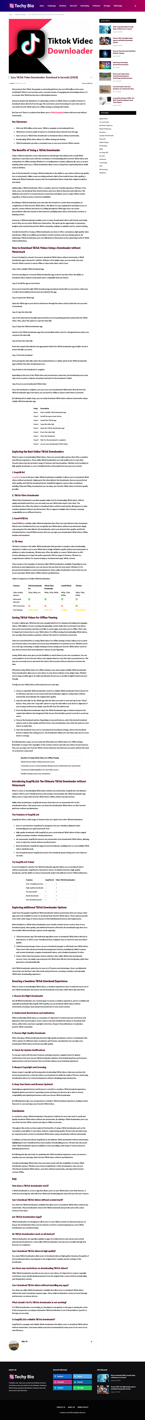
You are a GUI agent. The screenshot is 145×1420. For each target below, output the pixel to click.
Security (102, 156)
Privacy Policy (83, 1407)
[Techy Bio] (21, 6)
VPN (100, 166)
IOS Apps (107, 6)
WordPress (102, 173)
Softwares (96, 6)
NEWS (101, 149)
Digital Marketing (87, 83)
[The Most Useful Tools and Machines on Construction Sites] (105, 89)
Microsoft (73, 6)
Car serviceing (104, 122)
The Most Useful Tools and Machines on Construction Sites (123, 88)
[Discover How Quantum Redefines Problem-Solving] (105, 54)
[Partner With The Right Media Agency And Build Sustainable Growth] (105, 41)
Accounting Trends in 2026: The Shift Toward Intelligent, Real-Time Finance (123, 100)
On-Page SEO (103, 152)
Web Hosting (103, 169)
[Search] (135, 5)
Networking (85, 6)
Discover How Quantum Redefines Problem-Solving (124, 52)
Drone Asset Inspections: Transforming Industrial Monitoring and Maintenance (122, 76)
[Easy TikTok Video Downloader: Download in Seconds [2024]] (50, 46)
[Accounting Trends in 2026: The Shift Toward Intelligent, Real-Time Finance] (105, 101)
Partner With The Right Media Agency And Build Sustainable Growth (123, 40)
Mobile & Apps (104, 142)
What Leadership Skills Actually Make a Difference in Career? (123, 28)
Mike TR (12, 83)
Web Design (118, 6)
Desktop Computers (106, 125)
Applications (103, 119)
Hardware (62, 6)
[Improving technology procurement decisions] (105, 65)
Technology (52, 6)
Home (42, 6)
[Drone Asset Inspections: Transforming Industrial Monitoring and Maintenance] (105, 77)
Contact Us (61, 1407)
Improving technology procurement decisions (120, 63)
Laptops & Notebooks (106, 136)
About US (71, 1407)
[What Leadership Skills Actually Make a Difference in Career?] (105, 30)
